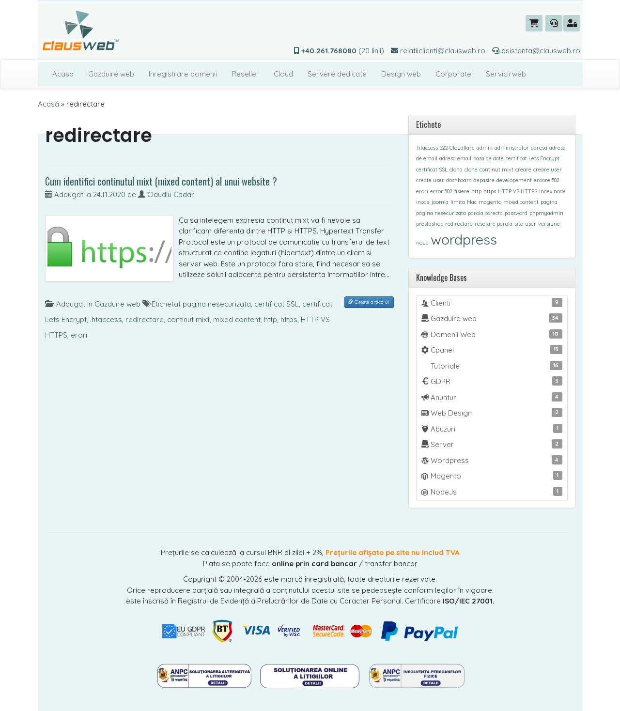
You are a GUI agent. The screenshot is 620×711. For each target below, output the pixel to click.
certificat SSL (276, 304)
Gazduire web (111, 73)
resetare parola (493, 223)
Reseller (245, 73)
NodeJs (494, 491)
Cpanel (494, 350)
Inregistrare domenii (183, 73)
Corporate (453, 73)
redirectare (144, 319)
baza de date (488, 158)
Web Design (494, 412)
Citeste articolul (371, 302)
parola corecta (485, 213)
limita (457, 202)
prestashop (429, 223)
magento (490, 202)
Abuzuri (494, 428)
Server (494, 444)
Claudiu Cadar (170, 194)
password (516, 213)
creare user (547, 169)
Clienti (494, 303)
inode (423, 202)
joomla (440, 202)
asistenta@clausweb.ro (539, 50)
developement (514, 180)
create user (430, 180)
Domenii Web (494, 334)
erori (79, 335)
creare (523, 169)
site (518, 223)
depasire (484, 180)
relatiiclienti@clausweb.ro (441, 50)
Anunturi (494, 397)
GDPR (494, 381)
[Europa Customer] (311, 675)
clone (471, 169)
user (530, 223)
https (288, 319)
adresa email (455, 158)
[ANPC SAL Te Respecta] (205, 675)
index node (552, 191)
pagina (549, 202)
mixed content (237, 319)
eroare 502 (546, 180)
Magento (494, 475)
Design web (401, 73)
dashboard (459, 180)
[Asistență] (553, 23)
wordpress (464, 239)
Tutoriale (494, 366)
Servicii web (506, 73)
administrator (512, 147)
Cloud (283, 73)
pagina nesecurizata (217, 304)
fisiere (461, 191)
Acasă (48, 103)
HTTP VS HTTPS (517, 191)
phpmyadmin (546, 213)
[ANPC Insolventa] (416, 675)
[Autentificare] (571, 23)
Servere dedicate (337, 73)
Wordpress (494, 460)
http (270, 319)
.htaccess (106, 319)
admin (485, 147)
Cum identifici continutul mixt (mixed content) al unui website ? (161, 181)
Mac (472, 202)
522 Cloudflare (457, 147)
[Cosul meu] (534, 23)
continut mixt (188, 319)
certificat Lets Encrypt (532, 158)
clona (456, 169)
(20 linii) (342, 50)
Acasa (63, 73)
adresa (539, 147)
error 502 (441, 191)
